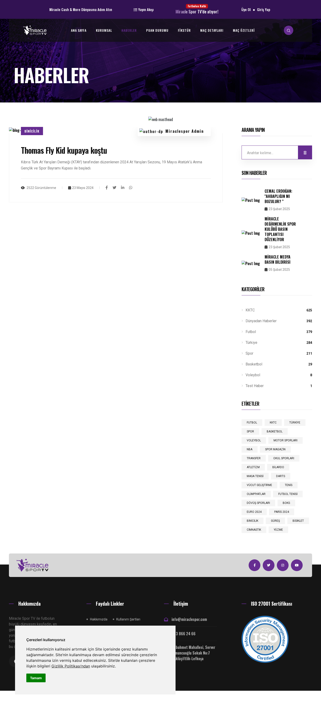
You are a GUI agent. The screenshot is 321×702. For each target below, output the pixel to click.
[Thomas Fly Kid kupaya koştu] (107, 187)
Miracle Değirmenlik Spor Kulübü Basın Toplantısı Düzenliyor (280, 229)
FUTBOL (252, 422)
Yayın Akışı (145, 9)
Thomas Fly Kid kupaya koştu (64, 150)
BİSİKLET (298, 520)
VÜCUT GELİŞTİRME (259, 485)
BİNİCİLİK (252, 520)
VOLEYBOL (254, 440)
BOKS (286, 503)
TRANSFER (254, 458)
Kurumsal (104, 30)
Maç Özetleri (244, 30)
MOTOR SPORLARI (286, 440)
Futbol (278, 331)
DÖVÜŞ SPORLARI (258, 503)
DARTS (280, 476)
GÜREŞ (275, 520)
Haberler (129, 30)
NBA (249, 449)
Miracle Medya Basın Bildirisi (277, 259)
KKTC (278, 310)
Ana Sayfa (78, 30)
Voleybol (278, 375)
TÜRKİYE (294, 422)
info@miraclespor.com (189, 619)
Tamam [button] (36, 678)
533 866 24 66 (184, 633)
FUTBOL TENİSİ (288, 494)
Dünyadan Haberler (278, 321)
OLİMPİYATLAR (256, 494)
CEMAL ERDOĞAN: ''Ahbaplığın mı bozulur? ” (278, 196)
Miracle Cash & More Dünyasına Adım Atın (80, 9)
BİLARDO (278, 467)
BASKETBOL (274, 431)
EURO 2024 (254, 512)
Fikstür (184, 30)
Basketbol (278, 364)
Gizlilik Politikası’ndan (70, 666)
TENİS (288, 485)
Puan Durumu (157, 30)
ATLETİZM (253, 467)
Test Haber (278, 386)
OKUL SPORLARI (283, 458)
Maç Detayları (211, 30)
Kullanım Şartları (128, 619)
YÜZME (278, 529)
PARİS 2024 (281, 512)
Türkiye (278, 342)
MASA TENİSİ (255, 476)
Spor (278, 353)
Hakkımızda (98, 619)
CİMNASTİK (254, 529)
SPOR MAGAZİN (275, 449)
